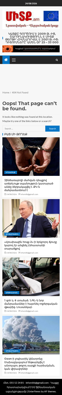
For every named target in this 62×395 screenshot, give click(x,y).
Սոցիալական (12, 293)
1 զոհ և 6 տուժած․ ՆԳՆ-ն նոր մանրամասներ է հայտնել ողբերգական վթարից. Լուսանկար (30, 304)
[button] (13, 60)
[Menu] (13, 60)
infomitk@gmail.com (29, 194)
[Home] (6, 60)
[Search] (57, 60)
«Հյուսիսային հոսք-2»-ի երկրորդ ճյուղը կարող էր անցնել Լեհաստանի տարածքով (30, 245)
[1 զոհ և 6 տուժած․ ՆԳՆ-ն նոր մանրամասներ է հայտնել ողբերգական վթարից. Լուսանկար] (31, 277)
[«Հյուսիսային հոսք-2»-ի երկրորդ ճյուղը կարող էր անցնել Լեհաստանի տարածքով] (31, 218)
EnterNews (34, 391)
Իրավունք (10, 172)
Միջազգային (12, 234)
